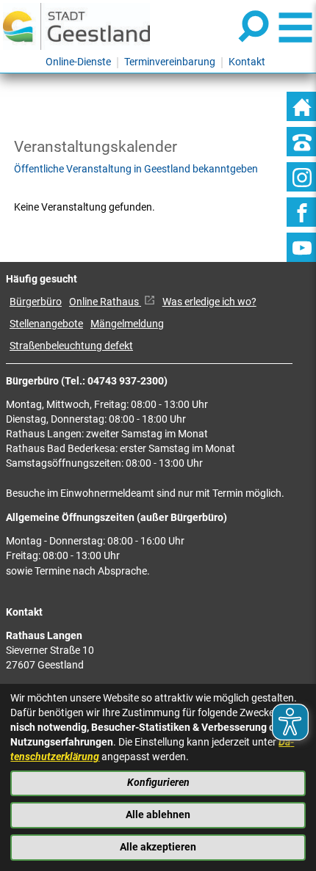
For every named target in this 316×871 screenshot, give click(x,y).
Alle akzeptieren (158, 847)
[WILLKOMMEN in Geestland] (76, 26)
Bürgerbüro (36, 302)
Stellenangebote (46, 324)
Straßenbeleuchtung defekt (71, 346)
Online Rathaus (105, 302)
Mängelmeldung (127, 324)
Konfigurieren (158, 782)
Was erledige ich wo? (209, 302)
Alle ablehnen (158, 815)
